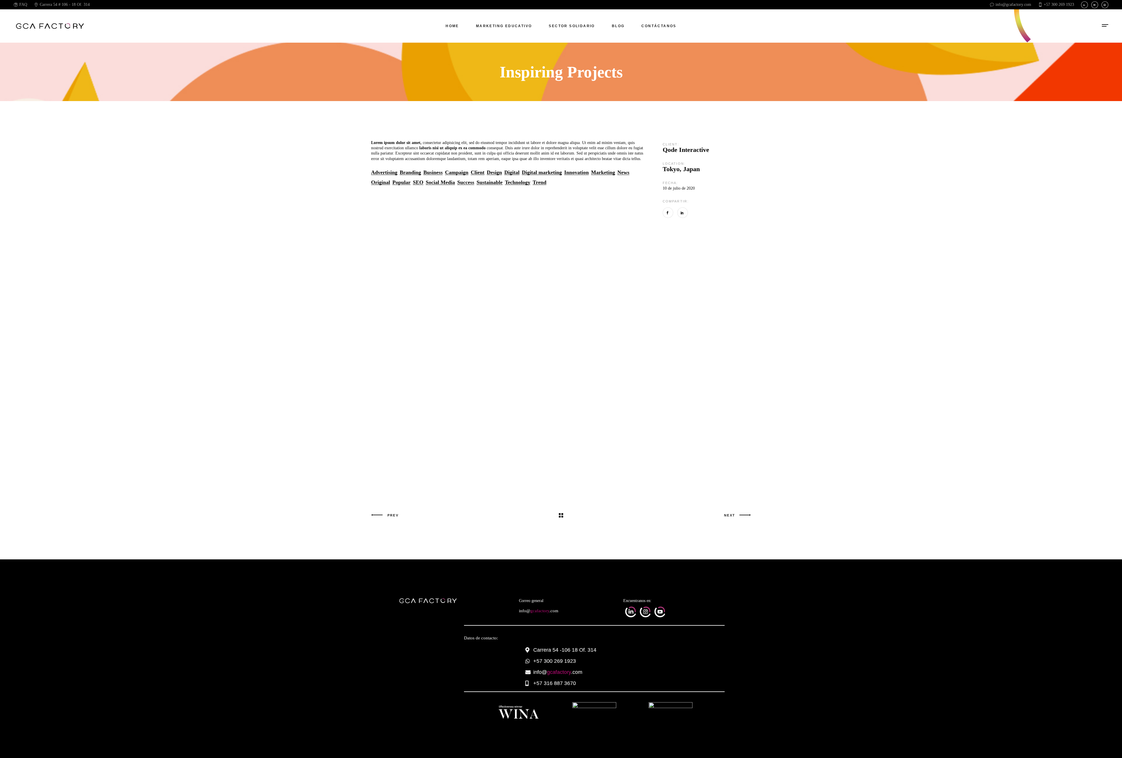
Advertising (384, 172)
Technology (517, 182)
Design (494, 172)
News (623, 172)
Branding (410, 172)
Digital (512, 172)
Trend (539, 182)
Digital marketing (542, 172)
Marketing (603, 172)
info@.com (538, 610)
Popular (401, 182)
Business (433, 172)
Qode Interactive (686, 149)
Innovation (576, 172)
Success (465, 182)
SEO (418, 182)
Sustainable (490, 182)
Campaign (456, 172)
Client (477, 172)
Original (380, 182)
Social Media (440, 182)
